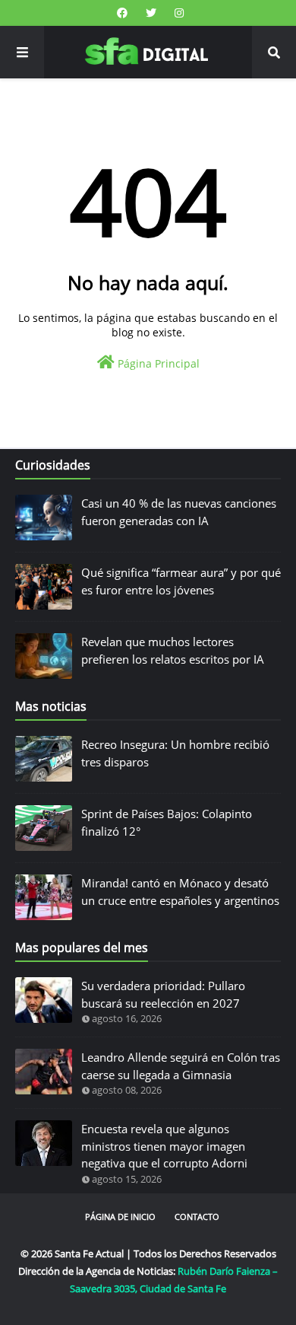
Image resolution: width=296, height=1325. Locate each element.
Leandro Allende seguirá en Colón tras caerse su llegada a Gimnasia (180, 1065)
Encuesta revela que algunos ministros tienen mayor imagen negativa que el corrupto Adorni (164, 1146)
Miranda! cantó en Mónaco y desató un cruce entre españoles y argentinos (180, 891)
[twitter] (151, 13)
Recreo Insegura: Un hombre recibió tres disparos (175, 753)
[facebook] (122, 13)
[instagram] (177, 13)
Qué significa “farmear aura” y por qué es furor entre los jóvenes (181, 581)
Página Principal (157, 363)
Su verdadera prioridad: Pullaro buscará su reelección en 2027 (163, 994)
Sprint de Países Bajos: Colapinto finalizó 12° (166, 822)
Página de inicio (120, 1216)
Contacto (197, 1216)
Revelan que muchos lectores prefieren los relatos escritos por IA (172, 650)
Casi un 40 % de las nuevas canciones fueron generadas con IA (178, 511)
